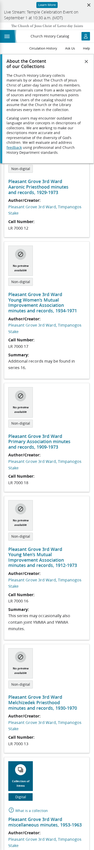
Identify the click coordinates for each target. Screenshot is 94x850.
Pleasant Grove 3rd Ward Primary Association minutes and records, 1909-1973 (39, 441)
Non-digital (20, 168)
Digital (20, 796)
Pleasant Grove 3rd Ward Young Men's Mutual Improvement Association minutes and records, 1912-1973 (42, 557)
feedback (14, 147)
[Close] (86, 62)
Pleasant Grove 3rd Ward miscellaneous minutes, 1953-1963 (45, 822)
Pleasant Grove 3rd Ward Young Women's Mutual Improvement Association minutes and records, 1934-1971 (42, 302)
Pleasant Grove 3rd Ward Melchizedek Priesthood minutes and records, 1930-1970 (42, 702)
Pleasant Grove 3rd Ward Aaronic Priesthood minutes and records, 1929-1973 (38, 186)
